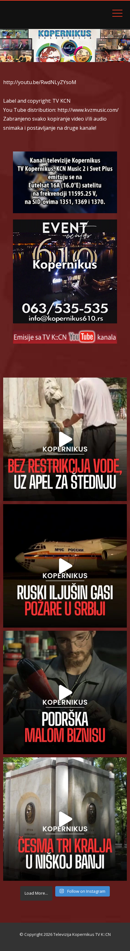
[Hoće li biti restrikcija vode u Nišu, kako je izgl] (65, 819)
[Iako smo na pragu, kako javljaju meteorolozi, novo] (65, 439)
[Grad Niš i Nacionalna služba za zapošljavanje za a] (65, 692)
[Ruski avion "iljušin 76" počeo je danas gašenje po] (65, 566)
